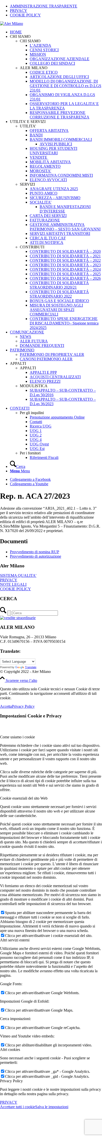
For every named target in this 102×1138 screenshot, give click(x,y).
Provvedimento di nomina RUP (34, 552)
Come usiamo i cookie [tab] (17, 737)
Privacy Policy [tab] (11, 1081)
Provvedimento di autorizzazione (35, 556)
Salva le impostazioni (51, 1107)
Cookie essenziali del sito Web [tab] (24, 798)
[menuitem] (56, 6)
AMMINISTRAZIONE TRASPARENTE (43, 6)
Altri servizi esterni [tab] (14, 940)
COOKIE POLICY (25, 15)
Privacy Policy (23, 706)
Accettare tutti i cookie (17, 1107)
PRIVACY (18, 10)
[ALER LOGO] (11, 23)
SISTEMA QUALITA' (18, 575)
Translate (30, 667)
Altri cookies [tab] (10, 1049)
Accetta (6, 706)
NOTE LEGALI (13, 584)
